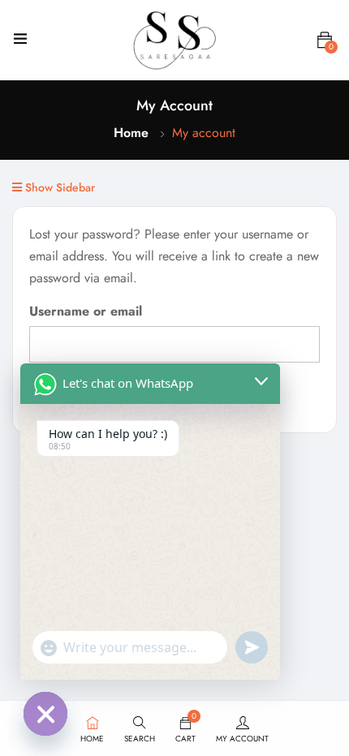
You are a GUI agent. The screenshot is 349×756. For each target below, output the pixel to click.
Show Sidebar (58, 187)
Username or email (85, 311)
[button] (325, 40)
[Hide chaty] (45, 714)
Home (131, 132)
